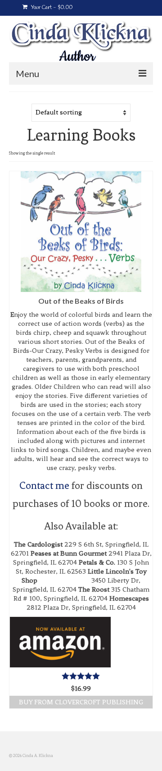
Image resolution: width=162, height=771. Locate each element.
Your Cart (51, 7)
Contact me (45, 485)
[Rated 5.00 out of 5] (81, 676)
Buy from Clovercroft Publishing (81, 702)
